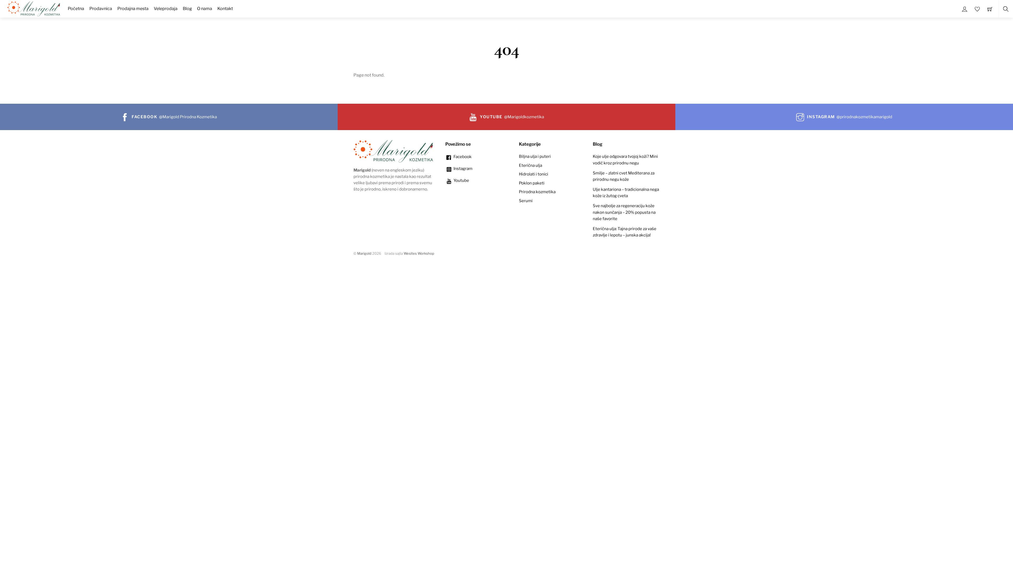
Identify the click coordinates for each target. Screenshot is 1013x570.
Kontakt (225, 8)
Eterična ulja (530, 165)
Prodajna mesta (133, 8)
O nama (204, 8)
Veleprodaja (166, 8)
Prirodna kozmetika (537, 191)
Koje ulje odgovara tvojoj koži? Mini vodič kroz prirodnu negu (625, 159)
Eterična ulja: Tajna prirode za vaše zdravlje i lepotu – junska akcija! (624, 232)
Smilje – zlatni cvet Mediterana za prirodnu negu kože (623, 176)
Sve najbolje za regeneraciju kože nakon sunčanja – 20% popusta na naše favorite (624, 212)
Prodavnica (100, 8)
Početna (76, 8)
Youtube (461, 180)
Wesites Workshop (419, 253)
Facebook (462, 156)
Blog (187, 8)
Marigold (364, 253)
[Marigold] (33, 8)
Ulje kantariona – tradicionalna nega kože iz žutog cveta (626, 192)
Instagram (462, 168)
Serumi (526, 200)
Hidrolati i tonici (533, 174)
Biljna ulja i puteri (535, 156)
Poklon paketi (531, 183)
